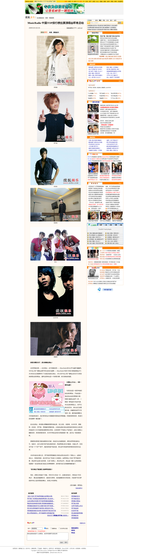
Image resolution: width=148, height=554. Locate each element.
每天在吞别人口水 (93, 278)
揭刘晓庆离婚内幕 (104, 175)
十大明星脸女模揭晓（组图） (113, 250)
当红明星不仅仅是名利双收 (112, 274)
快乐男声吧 (114, 93)
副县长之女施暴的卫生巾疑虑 (111, 54)
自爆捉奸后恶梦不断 (93, 134)
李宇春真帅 (74, 508)
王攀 (101, 54)
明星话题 (102, 258)
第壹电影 (102, 254)
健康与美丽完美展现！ (95, 148)
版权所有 (65, 550)
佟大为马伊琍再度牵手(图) (113, 188)
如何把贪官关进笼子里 (110, 48)
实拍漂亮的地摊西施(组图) (113, 196)
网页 (100, 20)
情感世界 (102, 276)
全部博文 (83, 548)
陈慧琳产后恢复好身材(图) (95, 188)
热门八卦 (102, 250)
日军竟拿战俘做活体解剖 (95, 196)
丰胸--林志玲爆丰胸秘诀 (95, 140)
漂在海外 (90, 281)
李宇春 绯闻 (75, 503)
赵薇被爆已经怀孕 (92, 175)
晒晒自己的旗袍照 (98, 283)
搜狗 (54, 1)
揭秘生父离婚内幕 (117, 174)
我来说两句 (70, 28)
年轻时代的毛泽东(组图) (110, 38)
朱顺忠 (102, 48)
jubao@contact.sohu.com (56, 552)
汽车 (86, 1)
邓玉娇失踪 (100, 25)
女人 (97, 1)
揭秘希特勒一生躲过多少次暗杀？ (109, 115)
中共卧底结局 (99, 29)
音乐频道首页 (40, 17)
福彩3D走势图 (117, 161)
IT (83, 1)
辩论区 (73, 532)
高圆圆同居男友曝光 (93, 54)
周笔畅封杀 (74, 515)
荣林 (101, 46)
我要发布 (82, 523)
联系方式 (51, 548)
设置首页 (15, 548)
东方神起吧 (114, 96)
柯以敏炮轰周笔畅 (77, 513)
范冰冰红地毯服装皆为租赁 (95, 192)
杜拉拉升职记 (105, 157)
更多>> (121, 33)
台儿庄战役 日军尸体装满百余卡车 (109, 113)
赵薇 (95, 58)
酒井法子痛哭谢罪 (117, 221)
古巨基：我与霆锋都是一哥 (107, 133)
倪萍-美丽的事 (114, 111)
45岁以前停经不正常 (112, 144)
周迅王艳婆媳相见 (104, 177)
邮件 (108, 1)
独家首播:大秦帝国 (105, 105)
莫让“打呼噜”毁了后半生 (95, 69)
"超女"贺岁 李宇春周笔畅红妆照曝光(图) (39, 496)
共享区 (89, 161)
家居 (94, 1)
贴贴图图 (102, 272)
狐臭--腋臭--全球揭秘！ (113, 67)
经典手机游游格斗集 (107, 161)
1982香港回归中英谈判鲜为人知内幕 (110, 117)
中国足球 (117, 58)
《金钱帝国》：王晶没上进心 (113, 254)
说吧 (115, 20)
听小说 (89, 159)
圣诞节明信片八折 (92, 179)
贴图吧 (90, 98)
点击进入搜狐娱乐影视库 (112, 204)
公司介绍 (72, 548)
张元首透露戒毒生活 (112, 208)
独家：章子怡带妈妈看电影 (113, 186)
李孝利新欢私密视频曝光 (112, 200)
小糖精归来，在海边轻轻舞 (112, 278)
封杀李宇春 (74, 510)
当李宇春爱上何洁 (77, 506)
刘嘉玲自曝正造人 (104, 179)
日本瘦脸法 (113, 27)
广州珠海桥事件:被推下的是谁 (111, 46)
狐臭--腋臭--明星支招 (94, 73)
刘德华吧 (102, 96)
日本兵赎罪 (114, 25)
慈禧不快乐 (107, 29)
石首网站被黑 (91, 27)
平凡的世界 (110, 159)
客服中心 (45, 548)
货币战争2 (116, 159)
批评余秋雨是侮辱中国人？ (111, 44)
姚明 (92, 60)
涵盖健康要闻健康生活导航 (114, 71)
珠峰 (109, 56)
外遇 (97, 58)
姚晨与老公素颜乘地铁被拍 (95, 194)
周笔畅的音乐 (75, 496)
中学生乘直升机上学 (93, 44)
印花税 (119, 56)
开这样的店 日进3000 (94, 144)
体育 (69, 1)
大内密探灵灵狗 (104, 111)
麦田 (106, 109)
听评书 (89, 157)
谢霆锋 (110, 58)
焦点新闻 (102, 270)
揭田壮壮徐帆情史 (93, 174)
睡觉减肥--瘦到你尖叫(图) (95, 67)
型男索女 (102, 278)
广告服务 (39, 548)
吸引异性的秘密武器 (112, 142)
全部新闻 (77, 548)
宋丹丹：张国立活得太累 (107, 121)
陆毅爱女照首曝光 (116, 177)
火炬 (89, 58)
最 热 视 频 (96, 102)
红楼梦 (117, 157)
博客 (112, 1)
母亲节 (115, 56)
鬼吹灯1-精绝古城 (96, 159)
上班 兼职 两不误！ (94, 146)
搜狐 (35, 1)
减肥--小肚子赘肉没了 (112, 140)
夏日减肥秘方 (106, 27)
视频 (101, 1)
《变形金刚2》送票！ (96, 208)
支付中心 (28, 548)
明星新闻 (51, 17)
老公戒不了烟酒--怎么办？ (96, 71)
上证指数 (90, 93)
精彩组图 (102, 256)
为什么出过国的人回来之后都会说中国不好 (104, 281)
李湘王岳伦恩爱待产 (105, 127)
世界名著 (104, 159)
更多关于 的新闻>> (57, 515)
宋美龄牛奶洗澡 (91, 29)
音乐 (107, 20)
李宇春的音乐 (75, 498)
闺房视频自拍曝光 (93, 123)
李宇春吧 (102, 93)
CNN (113, 58)
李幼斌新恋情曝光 (116, 175)
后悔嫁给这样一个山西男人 (112, 276)
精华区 (73, 530)
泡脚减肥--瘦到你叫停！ (113, 148)
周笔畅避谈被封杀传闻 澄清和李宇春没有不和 (41, 510)
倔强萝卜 (102, 109)
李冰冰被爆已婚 (105, 174)
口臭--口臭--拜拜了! (112, 73)
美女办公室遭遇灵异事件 (95, 200)
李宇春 (90, 87)
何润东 (94, 87)
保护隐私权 (58, 548)
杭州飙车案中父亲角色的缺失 (111, 50)
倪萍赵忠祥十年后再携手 (112, 190)
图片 (111, 20)
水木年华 (108, 87)
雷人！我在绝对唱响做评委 (111, 40)
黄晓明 (103, 87)
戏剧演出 (90, 262)
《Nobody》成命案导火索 (95, 202)
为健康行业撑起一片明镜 (95, 150)
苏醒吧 (90, 96)
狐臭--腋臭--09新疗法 (112, 150)
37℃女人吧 (114, 98)
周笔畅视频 (74, 518)
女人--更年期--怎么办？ (95, 77)
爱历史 (102, 38)
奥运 (107, 56)
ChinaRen (40, 1)
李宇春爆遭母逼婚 (92, 177)
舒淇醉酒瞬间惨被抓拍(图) (113, 194)
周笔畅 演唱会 (75, 501)
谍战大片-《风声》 (93, 113)
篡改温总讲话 (98, 27)
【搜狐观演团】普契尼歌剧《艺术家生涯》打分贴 (106, 262)
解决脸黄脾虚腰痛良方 (113, 146)
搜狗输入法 (22, 548)
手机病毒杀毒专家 (97, 161)
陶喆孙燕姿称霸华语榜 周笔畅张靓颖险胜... (40, 503)
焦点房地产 (50, 1)
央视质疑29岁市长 (92, 25)
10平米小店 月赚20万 (112, 75)
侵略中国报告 (113, 29)
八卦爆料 (102, 252)
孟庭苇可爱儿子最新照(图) (113, 202)
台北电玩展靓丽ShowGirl (95, 206)
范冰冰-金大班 (114, 105)
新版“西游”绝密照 (93, 221)
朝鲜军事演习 (107, 25)
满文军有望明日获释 (105, 123)
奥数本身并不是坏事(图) (110, 52)
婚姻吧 (101, 98)
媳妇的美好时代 (112, 109)
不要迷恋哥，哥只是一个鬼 (112, 270)
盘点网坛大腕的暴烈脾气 (95, 198)
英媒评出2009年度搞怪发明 (112, 272)
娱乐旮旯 (102, 274)
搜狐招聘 (33, 548)
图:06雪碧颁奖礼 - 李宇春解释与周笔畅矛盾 (40, 513)
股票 (100, 58)
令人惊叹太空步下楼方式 (114, 210)
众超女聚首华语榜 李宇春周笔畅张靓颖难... (40, 501)
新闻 (46, 17)
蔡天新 (102, 52)
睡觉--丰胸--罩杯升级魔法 (95, 75)
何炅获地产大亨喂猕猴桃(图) (96, 186)
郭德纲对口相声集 (97, 157)
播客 (105, 1)
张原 (101, 50)
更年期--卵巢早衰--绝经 (113, 69)
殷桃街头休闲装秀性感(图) (95, 190)
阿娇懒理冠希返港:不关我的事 (108, 131)
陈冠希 (106, 58)
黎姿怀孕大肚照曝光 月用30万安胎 (109, 129)
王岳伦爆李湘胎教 (95, 210)
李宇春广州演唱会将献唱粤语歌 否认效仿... (40, 498)
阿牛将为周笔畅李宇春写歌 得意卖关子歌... (40, 508)
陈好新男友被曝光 (116, 179)
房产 (90, 1)
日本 (92, 58)
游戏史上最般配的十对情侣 (113, 206)
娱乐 (75, 1)
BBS (115, 1)
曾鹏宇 (102, 40)
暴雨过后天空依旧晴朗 (109, 283)
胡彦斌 (99, 87)
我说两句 (120, 1)
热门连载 (90, 264)
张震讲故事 (112, 157)
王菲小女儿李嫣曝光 (105, 221)
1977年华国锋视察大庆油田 (111, 42)
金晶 (103, 58)
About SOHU (65, 548)
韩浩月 (102, 44)
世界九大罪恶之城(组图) (112, 198)
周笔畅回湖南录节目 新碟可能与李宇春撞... (40, 506)
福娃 (112, 56)
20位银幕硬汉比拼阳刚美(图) (112, 258)
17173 (45, 1)
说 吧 (98, 81)
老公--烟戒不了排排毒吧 (113, 77)
